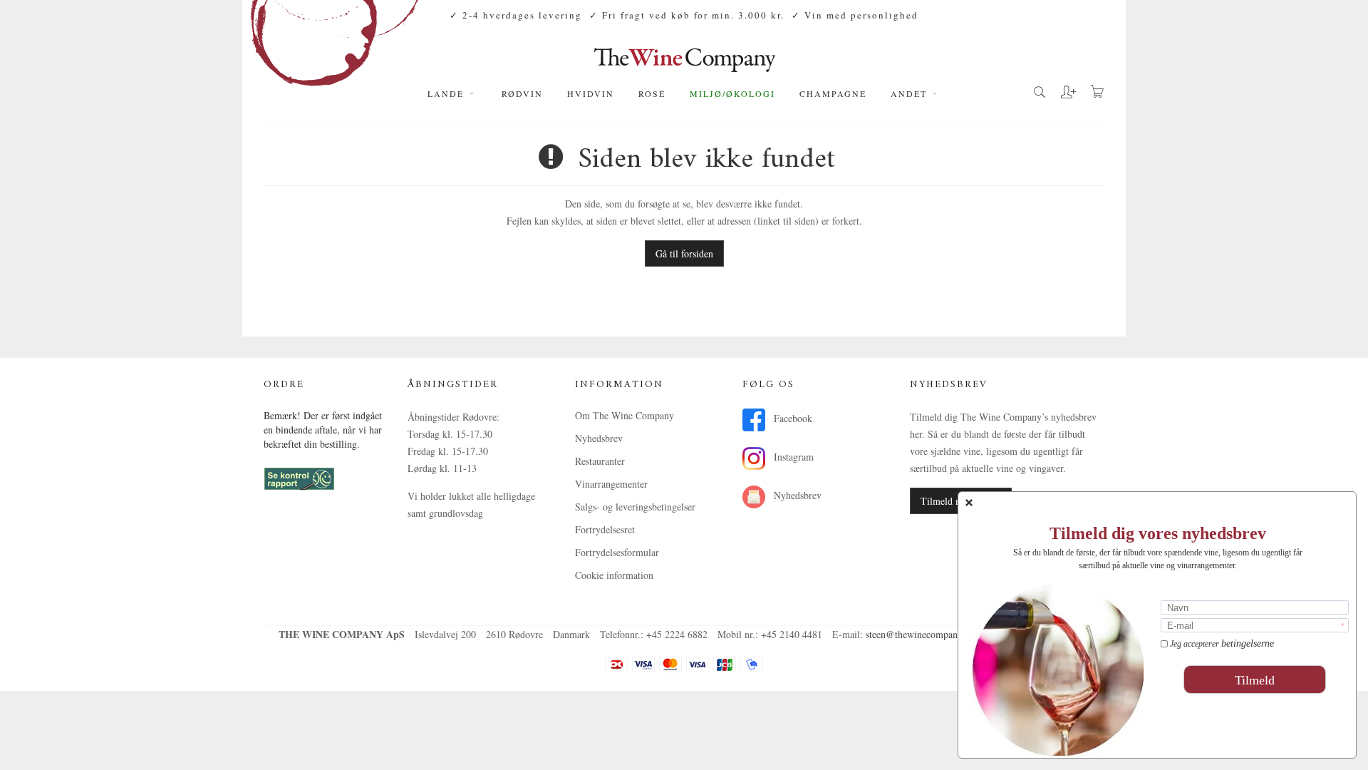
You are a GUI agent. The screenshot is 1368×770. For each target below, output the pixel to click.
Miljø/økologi (732, 93)
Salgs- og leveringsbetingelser (635, 506)
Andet (911, 93)
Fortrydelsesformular (617, 552)
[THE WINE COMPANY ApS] (684, 53)
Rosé (651, 93)
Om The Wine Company (624, 415)
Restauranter (600, 461)
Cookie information (614, 575)
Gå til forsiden (684, 253)
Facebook (791, 418)
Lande (447, 93)
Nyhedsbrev (599, 438)
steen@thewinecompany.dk (920, 634)
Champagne (832, 93)
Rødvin (522, 93)
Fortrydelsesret (605, 529)
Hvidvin (590, 93)
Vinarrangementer (611, 484)
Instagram (792, 456)
